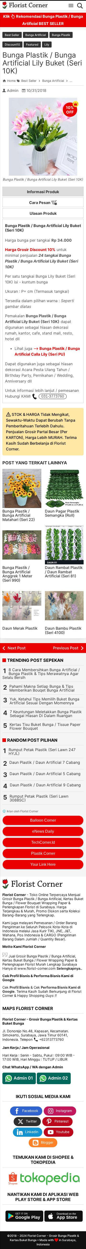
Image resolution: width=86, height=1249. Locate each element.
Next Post (17, 647)
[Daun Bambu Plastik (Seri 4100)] (64, 605)
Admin (12, 90)
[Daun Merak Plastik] (21, 605)
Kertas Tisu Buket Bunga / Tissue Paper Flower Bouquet (45, 726)
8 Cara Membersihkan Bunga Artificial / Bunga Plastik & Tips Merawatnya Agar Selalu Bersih (41, 673)
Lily (46, 44)
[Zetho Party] (12, 1184)
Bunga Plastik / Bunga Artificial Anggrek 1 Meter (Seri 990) (17, 574)
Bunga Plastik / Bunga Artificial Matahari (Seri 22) (18, 515)
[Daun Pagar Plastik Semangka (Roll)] (64, 488)
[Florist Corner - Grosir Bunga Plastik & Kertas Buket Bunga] (25, 5)
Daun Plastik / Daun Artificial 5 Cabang (45, 773)
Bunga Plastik (61, 35)
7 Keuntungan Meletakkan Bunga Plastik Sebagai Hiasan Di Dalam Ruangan (46, 713)
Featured (32, 44)
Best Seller (12, 35)
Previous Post (65, 647)
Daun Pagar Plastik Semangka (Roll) (62, 513)
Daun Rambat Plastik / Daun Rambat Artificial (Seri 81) (64, 571)
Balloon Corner (43, 820)
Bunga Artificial (35, 35)
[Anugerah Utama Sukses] (50, 1184)
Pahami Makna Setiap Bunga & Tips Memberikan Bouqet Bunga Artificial (42, 688)
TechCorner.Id (43, 842)
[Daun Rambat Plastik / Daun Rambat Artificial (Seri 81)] (64, 545)
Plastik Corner (43, 853)
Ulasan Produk (43, 213)
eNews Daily (43, 831)
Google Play (27, 1217)
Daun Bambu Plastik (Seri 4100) (63, 630)
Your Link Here (43, 864)
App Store (67, 1217)
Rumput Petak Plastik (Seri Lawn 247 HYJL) (42, 751)
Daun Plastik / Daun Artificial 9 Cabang (45, 785)
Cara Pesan (40, 202)
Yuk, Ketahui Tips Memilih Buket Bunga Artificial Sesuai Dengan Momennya (44, 701)
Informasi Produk (43, 191)
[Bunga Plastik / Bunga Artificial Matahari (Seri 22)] (21, 488)
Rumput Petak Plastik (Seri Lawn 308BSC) (39, 798)
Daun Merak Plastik (20, 628)
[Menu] (71, 5)
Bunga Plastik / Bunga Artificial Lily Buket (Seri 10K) (42, 63)
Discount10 (12, 44)
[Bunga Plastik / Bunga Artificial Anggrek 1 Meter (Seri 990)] (21, 545)
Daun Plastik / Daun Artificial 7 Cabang (44, 762)
